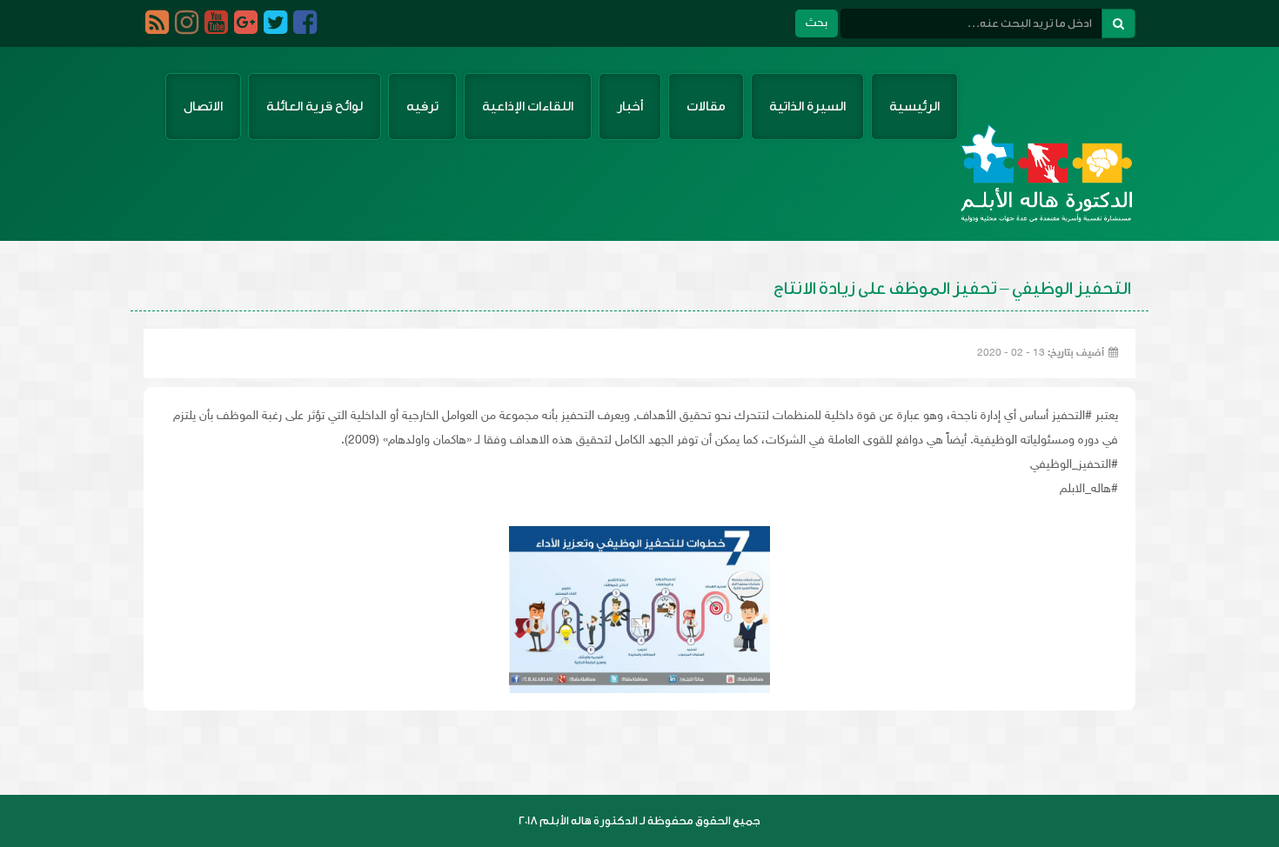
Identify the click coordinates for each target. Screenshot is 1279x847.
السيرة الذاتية (807, 106)
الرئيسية (914, 106)
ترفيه (422, 106)
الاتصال (203, 106)
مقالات (706, 106)
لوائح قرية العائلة (314, 106)
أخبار (630, 106)
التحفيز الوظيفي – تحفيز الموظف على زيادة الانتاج (952, 288)
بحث (816, 23)
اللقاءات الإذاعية (527, 106)
